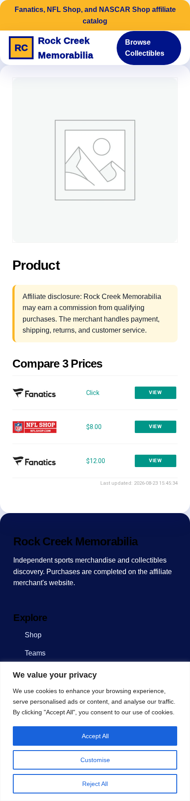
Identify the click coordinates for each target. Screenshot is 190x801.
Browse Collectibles (144, 47)
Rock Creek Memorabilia (54, 48)
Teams (35, 653)
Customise (95, 759)
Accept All (95, 736)
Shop (33, 635)
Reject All (95, 783)
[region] (95, 731)
